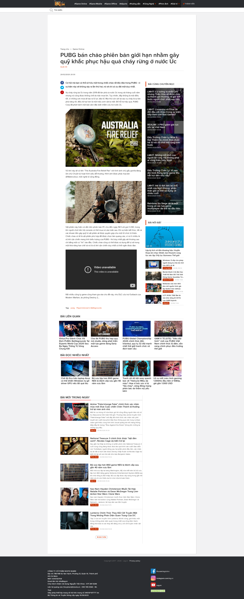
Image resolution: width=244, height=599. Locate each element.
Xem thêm (102, 537)
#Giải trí (174, 4)
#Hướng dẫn (134, 4)
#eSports (123, 4)
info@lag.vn (63, 581)
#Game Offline (110, 4)
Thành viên (189, 4)
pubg (73, 308)
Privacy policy (134, 561)
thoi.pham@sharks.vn (71, 587)
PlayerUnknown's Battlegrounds (89, 308)
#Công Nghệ (148, 4)
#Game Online (80, 4)
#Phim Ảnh (163, 4)
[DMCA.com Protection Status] (159, 591)
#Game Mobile (95, 4)
